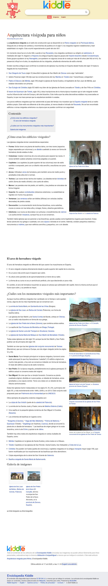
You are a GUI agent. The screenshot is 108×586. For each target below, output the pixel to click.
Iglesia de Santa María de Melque (23, 335)
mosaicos (25, 214)
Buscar (86, 12)
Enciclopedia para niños (15, 38)
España (84, 325)
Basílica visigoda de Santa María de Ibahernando (27, 459)
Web (49, 17)
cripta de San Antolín (19, 402)
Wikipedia (42, 581)
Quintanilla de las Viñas (92, 354)
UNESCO (51, 393)
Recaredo (49, 53)
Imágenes (56, 17)
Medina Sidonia (51, 406)
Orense (63, 73)
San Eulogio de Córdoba (18, 87)
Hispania (35, 55)
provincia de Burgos (78, 356)
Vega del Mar (30, 421)
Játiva (41, 429)
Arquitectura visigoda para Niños (19, 558)
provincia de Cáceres (75, 386)
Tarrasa (59, 346)
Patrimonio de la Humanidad (32, 393)
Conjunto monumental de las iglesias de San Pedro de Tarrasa (85, 433)
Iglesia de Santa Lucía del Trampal (79, 384)
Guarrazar (10, 423)
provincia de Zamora (75, 325)
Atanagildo (33, 58)
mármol (63, 212)
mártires (21, 224)
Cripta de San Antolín (75, 213)
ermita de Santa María (19, 306)
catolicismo (87, 53)
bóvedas (60, 178)
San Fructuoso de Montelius (29, 327)
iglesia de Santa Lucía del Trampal (24, 331)
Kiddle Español (12, 583)
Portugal (51, 327)
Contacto (60, 583)
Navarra (12, 413)
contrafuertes (29, 192)
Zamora (39, 323)
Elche (25, 429)
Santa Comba (37, 316)
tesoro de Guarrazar (16, 91)
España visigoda (81, 101)
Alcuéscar (96, 384)
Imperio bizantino (75, 55)
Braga (44, 327)
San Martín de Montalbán (48, 335)
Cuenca (44, 423)
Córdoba (97, 87)
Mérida (27, 81)
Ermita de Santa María (76, 354)
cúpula (46, 221)
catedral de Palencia (92, 213)
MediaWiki (73, 581)
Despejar (82, 12)
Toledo (66, 77)
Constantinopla (93, 55)
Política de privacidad (47, 583)
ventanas (23, 198)
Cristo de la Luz (75, 445)
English (63, 17)
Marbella (39, 421)
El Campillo (94, 323)
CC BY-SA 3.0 (41, 578)
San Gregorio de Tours (17, 73)
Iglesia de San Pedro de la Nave (79, 166)
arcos (24, 172)
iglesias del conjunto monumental (41, 346)
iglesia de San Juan (18, 310)
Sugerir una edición (69, 564)
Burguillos (12, 421)
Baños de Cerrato (35, 310)
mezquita (78, 449)
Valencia (50, 455)
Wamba (58, 77)
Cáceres (51, 331)
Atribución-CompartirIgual (46, 555)
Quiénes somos (32, 583)
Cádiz (60, 406)
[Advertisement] (54, 25)
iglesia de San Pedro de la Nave (23, 323)
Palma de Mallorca (52, 421)
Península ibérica (87, 43)
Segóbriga (27, 423)
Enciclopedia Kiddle (44, 553)
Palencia (18, 492)
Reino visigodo (70, 43)
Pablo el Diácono (15, 81)
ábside (39, 149)
